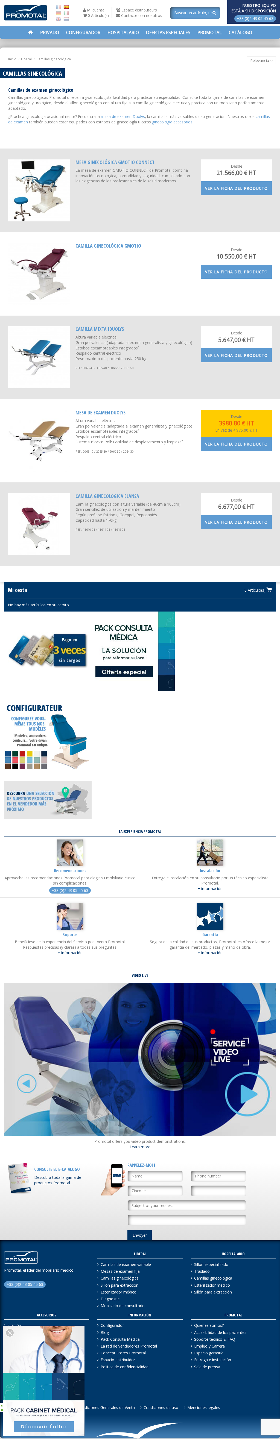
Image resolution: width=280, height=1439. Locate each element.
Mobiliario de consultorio (123, 1305)
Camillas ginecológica (120, 1278)
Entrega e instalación (212, 1359)
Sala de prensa (207, 1366)
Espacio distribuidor (118, 1359)
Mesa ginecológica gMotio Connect (114, 162)
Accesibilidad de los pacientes (220, 1332)
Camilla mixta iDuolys (99, 329)
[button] (168, 32)
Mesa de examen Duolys (100, 412)
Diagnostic (110, 1298)
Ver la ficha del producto (236, 188)
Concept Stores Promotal (123, 1352)
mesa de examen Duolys (123, 116)
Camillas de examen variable (126, 1264)
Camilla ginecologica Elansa (107, 496)
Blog (105, 1332)
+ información (210, 888)
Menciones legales (203, 1407)
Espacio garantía (208, 1352)
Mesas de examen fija (120, 1271)
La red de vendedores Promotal (129, 1346)
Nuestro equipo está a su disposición (253, 8)
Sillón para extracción (119, 1285)
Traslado (202, 1271)
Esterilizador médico (118, 1292)
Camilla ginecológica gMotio (108, 245)
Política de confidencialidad (124, 1366)
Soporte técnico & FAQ (214, 1339)
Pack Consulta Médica (120, 1339)
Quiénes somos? (209, 1325)
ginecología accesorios (172, 121)
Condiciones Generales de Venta (106, 1407)
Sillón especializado (211, 1264)
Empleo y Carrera (209, 1346)
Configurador (112, 1325)
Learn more (140, 1146)
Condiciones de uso (161, 1407)
